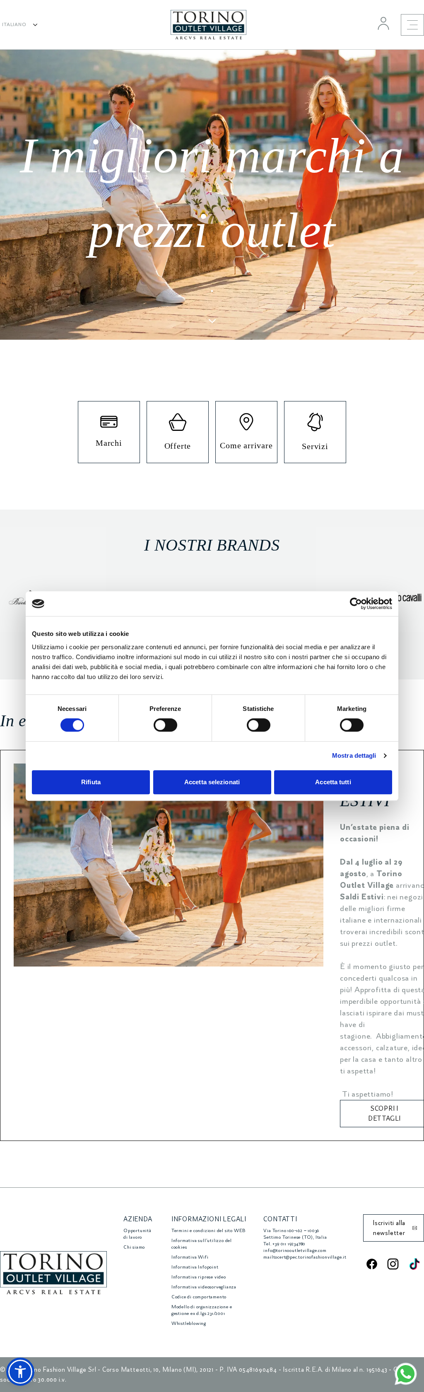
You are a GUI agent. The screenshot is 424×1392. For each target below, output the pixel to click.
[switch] (165, 725)
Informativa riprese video (198, 1277)
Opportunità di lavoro (137, 1234)
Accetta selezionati (212, 781)
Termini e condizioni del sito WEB (208, 1231)
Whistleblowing (188, 1323)
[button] (20, 1372)
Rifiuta (91, 781)
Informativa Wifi (190, 1257)
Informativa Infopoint (195, 1267)
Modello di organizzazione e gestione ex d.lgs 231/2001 (201, 1310)
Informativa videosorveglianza (203, 1287)
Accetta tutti (333, 781)
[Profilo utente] (383, 23)
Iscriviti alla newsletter (389, 1228)
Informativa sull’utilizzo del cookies (201, 1243)
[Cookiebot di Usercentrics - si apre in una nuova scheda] (356, 603)
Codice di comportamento (198, 1297)
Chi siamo (134, 1247)
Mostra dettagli (354, 755)
